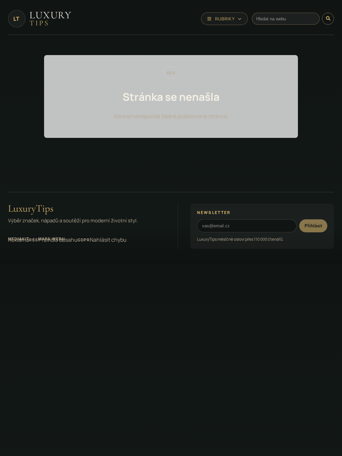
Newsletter (214, 212)
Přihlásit (313, 225)
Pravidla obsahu (57, 239)
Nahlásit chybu (108, 239)
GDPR (83, 240)
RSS (33, 240)
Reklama (18, 239)
